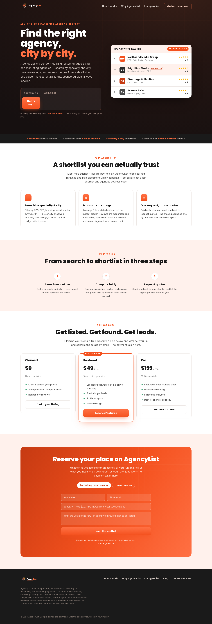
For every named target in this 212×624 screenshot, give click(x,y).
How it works (109, 6)
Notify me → (31, 102)
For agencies (152, 6)
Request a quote (164, 409)
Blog (165, 578)
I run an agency (123, 485)
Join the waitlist (106, 531)
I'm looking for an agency (94, 485)
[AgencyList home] (33, 6)
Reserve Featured (106, 413)
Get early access (178, 6)
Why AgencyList (130, 6)
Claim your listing (48, 404)
